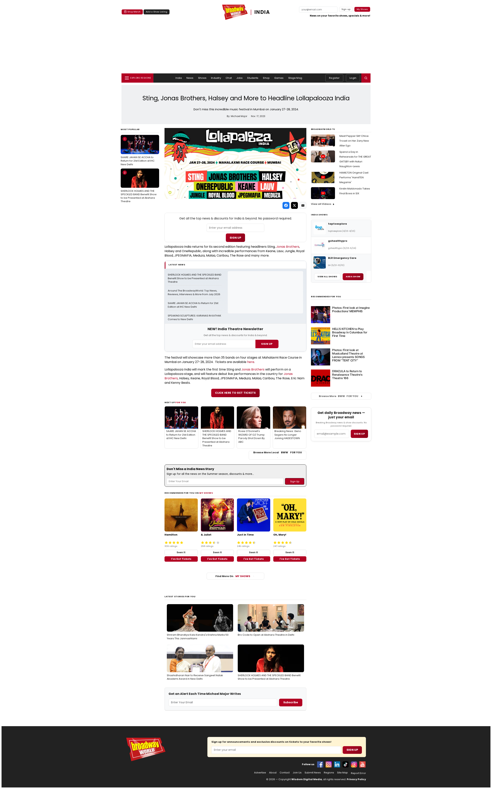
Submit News (313, 772)
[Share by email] (302, 205)
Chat (229, 78)
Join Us (297, 772)
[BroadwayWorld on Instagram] (328, 764)
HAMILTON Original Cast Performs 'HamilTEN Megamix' (353, 177)
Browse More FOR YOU (338, 396)
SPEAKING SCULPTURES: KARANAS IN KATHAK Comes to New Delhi (195, 317)
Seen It (181, 552)
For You (180, 402)
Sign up (359, 434)
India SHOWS (319, 214)
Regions (329, 772)
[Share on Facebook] (286, 205)
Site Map (342, 772)
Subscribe (290, 702)
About (273, 772)
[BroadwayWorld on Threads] (354, 764)
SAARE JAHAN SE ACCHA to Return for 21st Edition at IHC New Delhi (138, 151)
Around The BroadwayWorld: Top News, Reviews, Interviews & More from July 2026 (194, 292)
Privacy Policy (356, 779)
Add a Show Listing (156, 11)
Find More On (232, 576)
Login (353, 78)
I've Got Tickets (181, 559)
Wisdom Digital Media (306, 779)
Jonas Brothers (287, 246)
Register (334, 78)
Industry (216, 78)
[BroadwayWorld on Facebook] (320, 764)
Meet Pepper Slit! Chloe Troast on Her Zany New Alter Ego (354, 140)
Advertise (260, 772)
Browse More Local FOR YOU (277, 452)
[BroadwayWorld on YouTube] (362, 764)
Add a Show (353, 276)
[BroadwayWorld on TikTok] (345, 764)
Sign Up (235, 238)
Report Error (358, 773)
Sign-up (346, 9)
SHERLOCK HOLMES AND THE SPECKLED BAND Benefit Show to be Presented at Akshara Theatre (139, 187)
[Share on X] (294, 205)
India (178, 78)
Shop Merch (133, 11)
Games (279, 78)
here (250, 362)
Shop (266, 78)
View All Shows (327, 276)
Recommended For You (326, 296)
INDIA (262, 12)
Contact (285, 772)
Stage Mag (295, 78)
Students (252, 78)
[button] (366, 78)
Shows (202, 78)
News (190, 78)
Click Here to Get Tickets (235, 393)
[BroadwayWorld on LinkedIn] (337, 764)
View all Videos (321, 204)
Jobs (239, 78)
